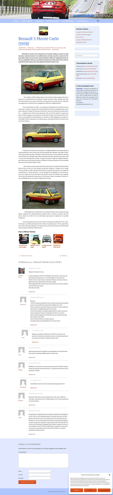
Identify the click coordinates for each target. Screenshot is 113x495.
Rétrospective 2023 (81, 42)
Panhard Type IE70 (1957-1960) (90, 71)
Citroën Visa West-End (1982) (89, 69)
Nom (20, 471)
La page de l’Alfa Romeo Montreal (84, 32)
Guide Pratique (27, 21)
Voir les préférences (104, 490)
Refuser (90, 490)
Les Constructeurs (53, 21)
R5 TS (48, 47)
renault (34, 49)
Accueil (15, 21)
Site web (20, 478)
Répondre (32, 291)
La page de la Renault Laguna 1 (83, 34)
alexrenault (56, 49)
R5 (38, 47)
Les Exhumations (68, 21)
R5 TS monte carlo (54, 47)
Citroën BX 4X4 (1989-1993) (88, 78)
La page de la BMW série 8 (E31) (84, 39)
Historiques (31, 47)
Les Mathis (64, 256)
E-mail (20, 475)
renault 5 (38, 49)
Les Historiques (82, 21)
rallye (61, 47)
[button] (110, 475)
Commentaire (22, 452)
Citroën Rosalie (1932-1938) (90, 66)
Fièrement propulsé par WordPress (56, 491)
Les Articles (39, 21)
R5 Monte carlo (43, 47)
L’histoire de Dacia (25, 256)
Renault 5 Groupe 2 (45, 49)
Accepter (76, 490)
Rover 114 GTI (79, 37)
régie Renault (28, 49)
